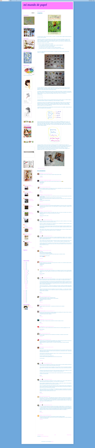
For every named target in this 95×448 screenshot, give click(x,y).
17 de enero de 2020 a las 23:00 (47, 363)
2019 (25, 290)
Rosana (41, 339)
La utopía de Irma (42, 326)
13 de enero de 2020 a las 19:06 (47, 194)
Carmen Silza (41, 261)
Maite (40, 296)
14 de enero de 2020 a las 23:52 (47, 277)
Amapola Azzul (42, 319)
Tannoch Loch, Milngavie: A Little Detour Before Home (31, 213)
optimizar (26, 285)
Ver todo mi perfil (30, 307)
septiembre (26, 273)
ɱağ (40, 333)
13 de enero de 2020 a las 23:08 (47, 219)
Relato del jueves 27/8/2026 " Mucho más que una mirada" (31, 200)
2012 (25, 298)
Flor (40, 396)
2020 (25, 269)
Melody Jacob (26, 211)
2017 (25, 292)
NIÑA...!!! (30, 235)
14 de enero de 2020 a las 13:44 (48, 261)
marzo (26, 280)
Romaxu (41, 250)
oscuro (26, 224)
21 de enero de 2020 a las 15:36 (46, 415)
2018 (25, 291)
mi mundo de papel (35, 4)
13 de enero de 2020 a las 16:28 (47, 173)
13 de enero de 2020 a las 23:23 (46, 250)
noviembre (26, 271)
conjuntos (26, 287)
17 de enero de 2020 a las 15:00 (45, 333)
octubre (26, 272)
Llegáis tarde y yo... (31, 192)
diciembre (26, 270)
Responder (41, 177)
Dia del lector (30, 242)
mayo (26, 278)
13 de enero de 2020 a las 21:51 (46, 204)
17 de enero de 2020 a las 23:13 (47, 379)
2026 (25, 262)
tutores (26, 286)
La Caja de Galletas (27, 241)
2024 (25, 264)
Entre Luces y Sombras (28, 185)
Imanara (41, 415)
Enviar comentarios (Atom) (44, 436)
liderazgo (26, 288)
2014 (25, 296)
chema (41, 219)
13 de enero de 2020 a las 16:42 (56, 180)
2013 (25, 297)
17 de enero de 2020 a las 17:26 (46, 339)
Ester (40, 204)
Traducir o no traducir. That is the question (31, 206)
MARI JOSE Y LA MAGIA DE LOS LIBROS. (45, 180)
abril (25, 279)
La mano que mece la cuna (28, 227)
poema (25, 225)
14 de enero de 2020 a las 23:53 (46, 296)
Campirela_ (41, 194)
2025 (25, 263)
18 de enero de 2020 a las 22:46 (45, 396)
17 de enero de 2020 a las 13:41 (48, 319)
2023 (25, 265)
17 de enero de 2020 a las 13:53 (49, 326)
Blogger (52, 441)
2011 (25, 299)
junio (26, 277)
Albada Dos (41, 173)
